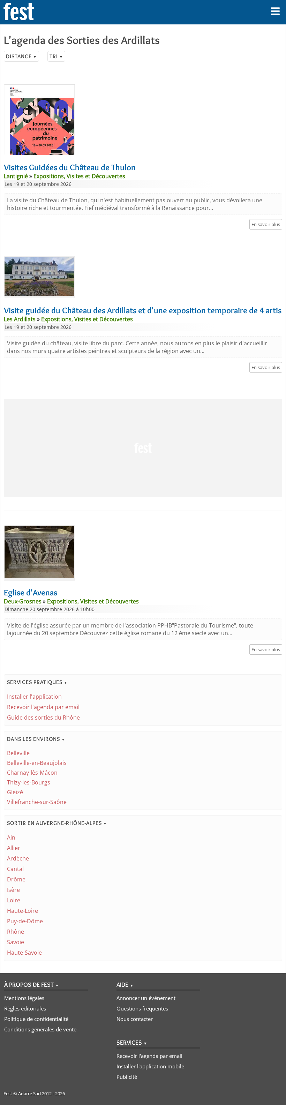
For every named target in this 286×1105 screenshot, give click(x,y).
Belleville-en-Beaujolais (37, 763)
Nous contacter (134, 1018)
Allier (13, 848)
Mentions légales (24, 997)
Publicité (126, 1076)
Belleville (18, 753)
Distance (21, 56)
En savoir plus (265, 224)
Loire (13, 900)
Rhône (15, 931)
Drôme (16, 879)
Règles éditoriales (25, 1008)
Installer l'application (34, 696)
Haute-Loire (22, 911)
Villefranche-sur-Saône (37, 802)
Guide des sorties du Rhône (43, 717)
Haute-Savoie (24, 952)
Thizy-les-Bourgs (28, 782)
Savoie (15, 942)
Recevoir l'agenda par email (43, 707)
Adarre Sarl (29, 1093)
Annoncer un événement (145, 997)
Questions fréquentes (142, 1008)
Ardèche (18, 858)
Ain (11, 837)
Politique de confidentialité (36, 1018)
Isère (13, 890)
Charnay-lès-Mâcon (32, 772)
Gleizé (15, 792)
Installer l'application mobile (150, 1066)
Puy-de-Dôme (25, 921)
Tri (56, 56)
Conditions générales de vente (40, 1029)
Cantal (15, 869)
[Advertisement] (143, 448)
